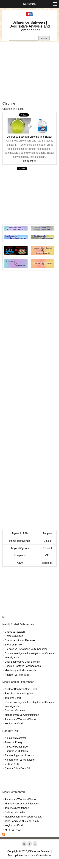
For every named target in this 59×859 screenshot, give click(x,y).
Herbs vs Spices (14, 636)
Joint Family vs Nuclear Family (22, 821)
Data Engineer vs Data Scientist (22, 661)
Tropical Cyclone (20, 548)
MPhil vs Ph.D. (13, 829)
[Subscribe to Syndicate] (3, 834)
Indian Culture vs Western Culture (23, 816)
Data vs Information (15, 710)
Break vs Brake (13, 644)
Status (47, 540)
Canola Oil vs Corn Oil (17, 768)
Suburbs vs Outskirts (16, 751)
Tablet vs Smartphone (17, 808)
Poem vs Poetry (13, 742)
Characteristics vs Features (20, 640)
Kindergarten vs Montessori (20, 759)
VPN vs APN (12, 764)
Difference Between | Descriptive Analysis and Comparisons (29, 26)
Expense (47, 563)
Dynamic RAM (20, 533)
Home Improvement (20, 540)
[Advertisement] (29, 71)
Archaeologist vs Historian (19, 755)
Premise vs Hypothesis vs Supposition (26, 649)
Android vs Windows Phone (20, 719)
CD (47, 555)
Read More (29, 160)
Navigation (29, 4)
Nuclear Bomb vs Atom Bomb (21, 689)
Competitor (20, 555)
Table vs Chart (13, 698)
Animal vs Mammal (15, 738)
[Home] (29, 16)
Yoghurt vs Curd (14, 723)
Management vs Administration (22, 715)
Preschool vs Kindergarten (19, 693)
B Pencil (47, 548)
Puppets (47, 533)
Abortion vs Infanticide (17, 674)
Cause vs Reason (15, 631)
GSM (20, 563)
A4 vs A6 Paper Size (16, 746)
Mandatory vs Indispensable (20, 670)
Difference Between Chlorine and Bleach (29, 136)
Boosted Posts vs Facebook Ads (23, 666)
